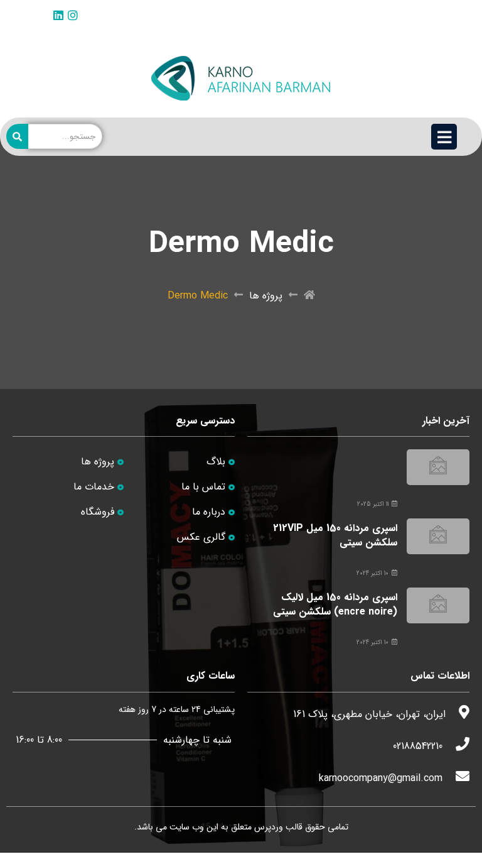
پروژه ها (265, 296)
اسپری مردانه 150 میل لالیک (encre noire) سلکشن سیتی (335, 604)
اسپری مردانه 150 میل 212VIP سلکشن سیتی (335, 535)
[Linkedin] (58, 15)
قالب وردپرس (278, 827)
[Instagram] (72, 15)
